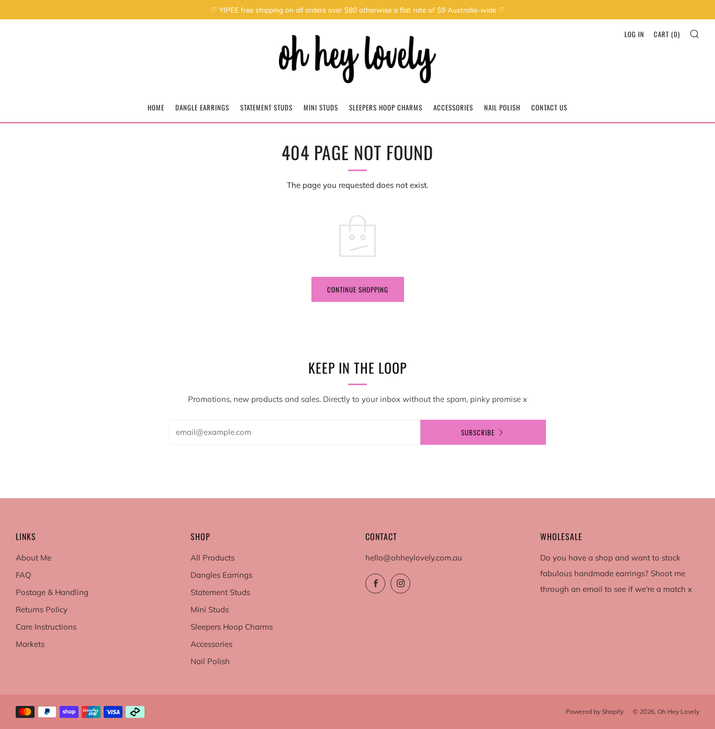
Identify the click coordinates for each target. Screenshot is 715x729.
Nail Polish (502, 107)
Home (156, 107)
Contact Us (549, 107)
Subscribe (478, 432)
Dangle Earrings (202, 107)
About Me (33, 558)
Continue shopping (357, 289)
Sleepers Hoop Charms (385, 107)
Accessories (453, 107)
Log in (634, 34)
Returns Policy (42, 609)
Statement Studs (266, 107)
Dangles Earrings (221, 575)
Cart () (667, 34)
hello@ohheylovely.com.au (413, 558)
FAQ (23, 575)
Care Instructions (46, 627)
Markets (30, 644)
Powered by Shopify (594, 711)
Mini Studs (321, 107)
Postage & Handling (52, 592)
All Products (212, 558)
